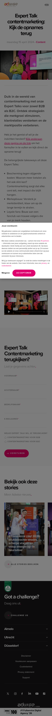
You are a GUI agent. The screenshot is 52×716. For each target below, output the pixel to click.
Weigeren (6, 272)
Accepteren (23, 272)
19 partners (45, 241)
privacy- (44, 263)
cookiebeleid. (6, 265)
